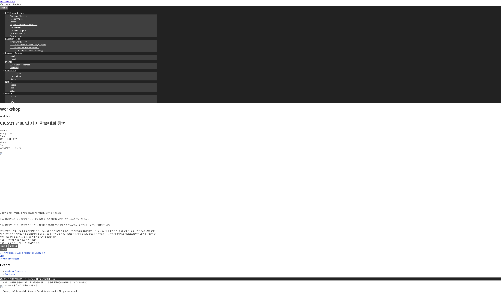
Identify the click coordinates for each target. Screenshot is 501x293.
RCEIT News (15, 73)
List (2, 255)
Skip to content (7, 1)
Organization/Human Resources (23, 24)
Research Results (13, 53)
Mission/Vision (16, 19)
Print (3, 249)
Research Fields (12, 38)
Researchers (15, 27)
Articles (13, 56)
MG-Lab (9, 93)
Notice (8, 81)
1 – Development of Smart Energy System (28, 44)
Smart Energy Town (18, 42)
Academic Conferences (20, 65)
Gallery (13, 79)
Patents (13, 59)
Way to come (16, 36)
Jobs (12, 87)
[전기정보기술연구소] (10, 4)
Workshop (14, 67)
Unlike (13, 245)
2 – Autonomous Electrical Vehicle (24, 47)
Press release (16, 76)
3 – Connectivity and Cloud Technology (26, 50)
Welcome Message (18, 16)
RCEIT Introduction (14, 13)
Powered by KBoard (9, 258)
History (13, 21)
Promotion (10, 70)
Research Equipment (19, 30)
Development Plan (18, 33)
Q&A (12, 90)
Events (8, 61)
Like (4, 245)
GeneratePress (47, 278)
